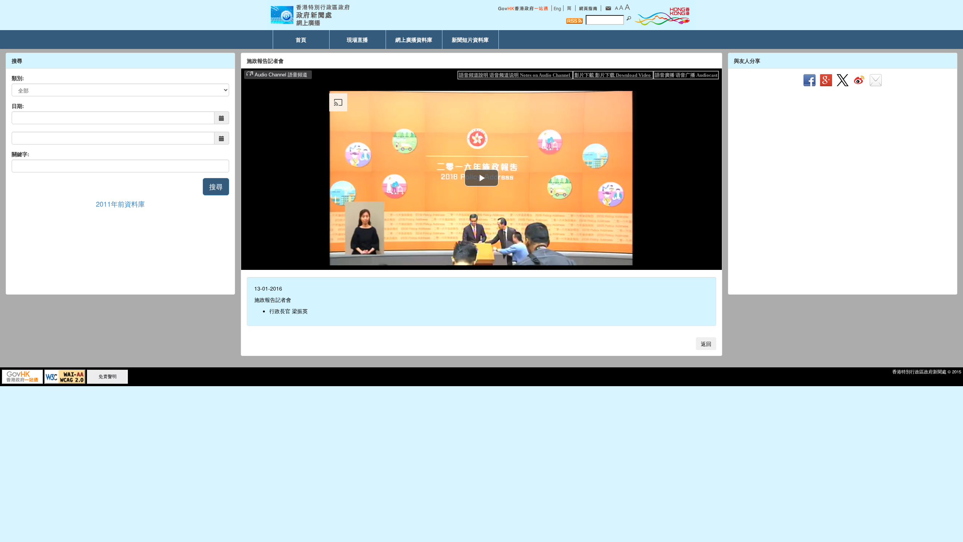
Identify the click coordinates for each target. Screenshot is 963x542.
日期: (18, 106)
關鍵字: (20, 154)
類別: (18, 78)
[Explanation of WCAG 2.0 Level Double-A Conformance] (64, 376)
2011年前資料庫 (120, 204)
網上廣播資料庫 (413, 39)
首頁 (301, 39)
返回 (706, 343)
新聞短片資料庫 (470, 39)
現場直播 (357, 39)
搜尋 (216, 186)
